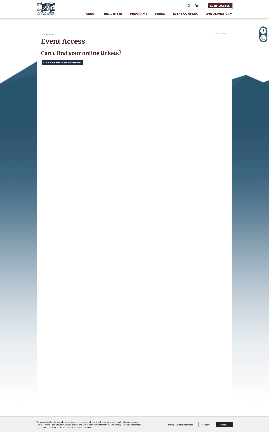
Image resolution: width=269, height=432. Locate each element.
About (91, 14)
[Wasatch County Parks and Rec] (46, 8)
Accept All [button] (224, 424)
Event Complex (185, 14)
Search (189, 5)
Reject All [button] (206, 424)
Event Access (220, 5)
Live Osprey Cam (218, 14)
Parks (160, 14)
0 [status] (200, 5)
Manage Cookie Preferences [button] (180, 424)
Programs (138, 14)
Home (41, 34)
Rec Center (113, 14)
